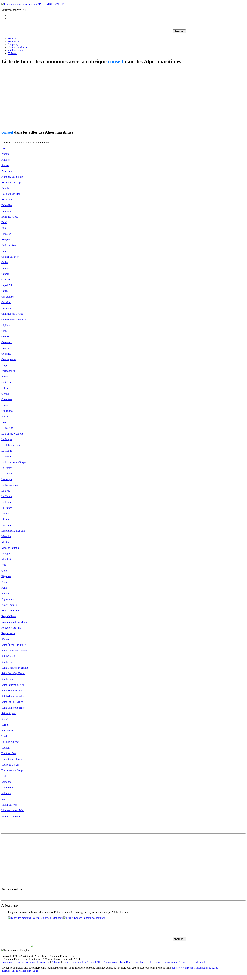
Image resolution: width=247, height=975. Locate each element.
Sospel (4, 724)
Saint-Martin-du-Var (12, 690)
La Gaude (6, 450)
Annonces (13, 41)
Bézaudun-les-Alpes (12, 182)
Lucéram (6, 525)
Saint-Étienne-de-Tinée (13, 644)
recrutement (171, 962)
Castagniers (7, 296)
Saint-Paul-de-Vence (12, 701)
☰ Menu (12, 53)
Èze (3, 148)
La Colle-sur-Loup (11, 445)
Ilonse (4, 416)
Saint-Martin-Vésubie (12, 696)
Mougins (6, 553)
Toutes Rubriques (17, 47)
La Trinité (6, 467)
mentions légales (144, 962)
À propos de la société (38, 962)
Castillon (6, 308)
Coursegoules (8, 359)
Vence (4, 799)
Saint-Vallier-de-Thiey (13, 707)
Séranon (5, 639)
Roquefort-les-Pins (11, 627)
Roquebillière (8, 616)
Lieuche (5, 519)
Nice (3, 564)
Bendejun (6, 211)
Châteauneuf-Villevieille (14, 319)
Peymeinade (7, 599)
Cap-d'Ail (6, 285)
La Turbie (6, 473)
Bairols (5, 188)
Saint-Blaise (7, 662)
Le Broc (5, 490)
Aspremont (7, 171)
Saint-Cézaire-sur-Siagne (14, 667)
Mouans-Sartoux (10, 547)
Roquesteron (8, 633)
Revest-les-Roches (11, 610)
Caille (4, 262)
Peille (4, 587)
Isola (3, 422)
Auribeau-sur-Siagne (12, 176)
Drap (4, 365)
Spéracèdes (7, 730)
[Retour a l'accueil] (32, 4)
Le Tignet (6, 507)
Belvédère (6, 205)
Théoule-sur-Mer (10, 741)
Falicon (5, 376)
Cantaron (6, 279)
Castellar (6, 302)
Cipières (5, 325)
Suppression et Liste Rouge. (119, 962)
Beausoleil (6, 199)
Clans (4, 330)
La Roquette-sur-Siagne (14, 462)
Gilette (4, 388)
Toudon (5, 747)
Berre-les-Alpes (9, 216)
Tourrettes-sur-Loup (12, 770)
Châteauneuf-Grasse (12, 313)
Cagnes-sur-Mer (9, 256)
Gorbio (5, 393)
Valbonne (6, 781)
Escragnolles (8, 370)
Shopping (13, 44)
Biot (3, 228)
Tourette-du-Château (12, 759)
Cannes (5, 268)
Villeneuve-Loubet (11, 816)
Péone (4, 582)
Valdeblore (7, 787)
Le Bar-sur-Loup (10, 485)
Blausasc (6, 233)
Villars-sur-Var (9, 804)
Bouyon (5, 239)
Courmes (6, 353)
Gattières (6, 382)
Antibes (5, 159)
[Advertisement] (102, 97)
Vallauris (6, 793)
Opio (4, 570)
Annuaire (13, 38)
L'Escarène (7, 427)
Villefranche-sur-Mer (12, 810)
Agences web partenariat (192, 962)
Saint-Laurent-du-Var (12, 684)
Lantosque (6, 479)
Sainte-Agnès (8, 713)
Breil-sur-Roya (9, 245)
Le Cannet (6, 496)
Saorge (5, 719)
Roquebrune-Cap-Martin (14, 622)
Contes (5, 348)
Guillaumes (7, 410)
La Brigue (6, 439)
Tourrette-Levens (10, 764)
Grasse (5, 405)
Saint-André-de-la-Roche (14, 650)
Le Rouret (6, 502)
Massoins (6, 536)
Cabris (4, 251)
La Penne (6, 456)
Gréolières (6, 399)
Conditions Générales (12, 962)
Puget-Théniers (9, 604)
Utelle (4, 776)
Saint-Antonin (8, 656)
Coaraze (5, 336)
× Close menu (15, 50)
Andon (5, 153)
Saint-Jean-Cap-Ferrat (13, 673)
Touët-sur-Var (8, 753)
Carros (4, 290)
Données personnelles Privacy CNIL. (82, 962)
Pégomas (6, 576)
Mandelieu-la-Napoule (13, 530)
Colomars (6, 342)
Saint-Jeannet (8, 679)
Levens (5, 513)
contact (158, 962)
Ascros (5, 165)
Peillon (5, 593)
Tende (4, 736)
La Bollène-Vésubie (12, 433)
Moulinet (6, 559)
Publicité (56, 962)
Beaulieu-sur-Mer (10, 193)
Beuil (4, 222)
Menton (5, 542)
